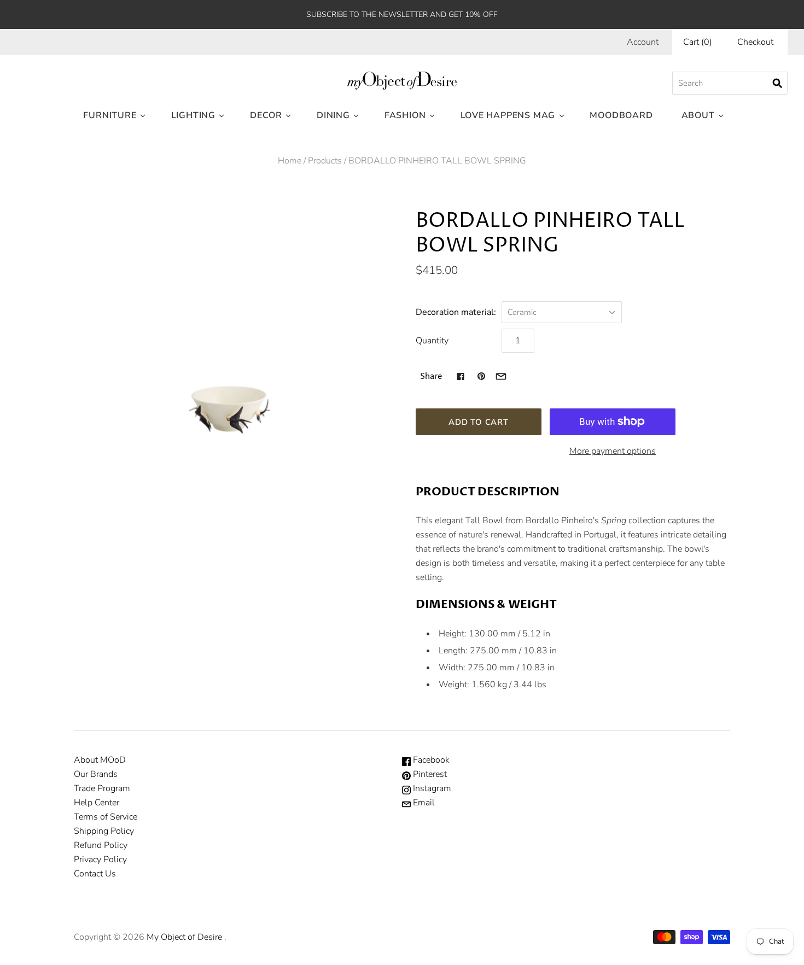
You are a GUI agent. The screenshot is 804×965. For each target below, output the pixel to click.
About (698, 115)
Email (423, 803)
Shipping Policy (104, 831)
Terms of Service (105, 817)
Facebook (430, 760)
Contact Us (95, 874)
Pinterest (429, 774)
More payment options (612, 451)
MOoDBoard (621, 115)
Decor (266, 115)
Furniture (109, 115)
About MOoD (100, 760)
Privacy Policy (100, 859)
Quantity (432, 341)
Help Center (96, 803)
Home (289, 161)
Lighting (193, 115)
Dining (333, 115)
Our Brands (96, 774)
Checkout (755, 42)
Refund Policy (100, 845)
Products (325, 161)
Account (643, 42)
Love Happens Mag (508, 115)
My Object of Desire (184, 937)
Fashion (405, 115)
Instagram (431, 788)
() (697, 42)
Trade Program (102, 788)
